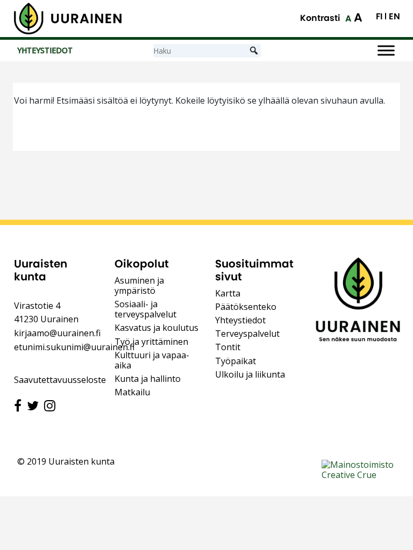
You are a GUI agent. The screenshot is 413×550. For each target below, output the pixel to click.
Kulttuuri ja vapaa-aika (152, 360)
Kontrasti (320, 18)
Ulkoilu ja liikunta (250, 374)
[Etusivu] (68, 18)
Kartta (227, 293)
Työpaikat (235, 361)
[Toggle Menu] (386, 51)
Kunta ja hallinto (148, 379)
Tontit (227, 347)
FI (379, 16)
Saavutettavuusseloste (60, 380)
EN (394, 16)
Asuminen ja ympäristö (139, 285)
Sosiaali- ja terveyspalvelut (145, 309)
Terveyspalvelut (247, 333)
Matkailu (132, 392)
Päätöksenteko (245, 307)
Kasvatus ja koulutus (156, 328)
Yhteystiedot (240, 320)
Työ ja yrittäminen (151, 342)
